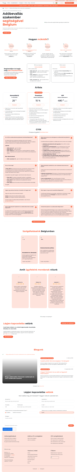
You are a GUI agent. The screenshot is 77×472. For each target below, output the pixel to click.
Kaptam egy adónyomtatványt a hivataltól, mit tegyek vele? (18, 190)
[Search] (54, 3)
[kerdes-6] (71, 190)
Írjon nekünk (55, 5)
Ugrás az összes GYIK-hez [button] (38, 221)
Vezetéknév (44, 399)
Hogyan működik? (23, 5)
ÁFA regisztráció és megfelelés (57, 440)
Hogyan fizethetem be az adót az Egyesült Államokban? (53, 372)
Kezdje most (7, 32)
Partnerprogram (31, 459)
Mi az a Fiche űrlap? (9, 165)
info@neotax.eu (7, 333)
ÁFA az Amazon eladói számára (57, 438)
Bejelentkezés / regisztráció (56, 452)
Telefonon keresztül (17, 412)
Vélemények (46, 5)
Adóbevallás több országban (10, 438)
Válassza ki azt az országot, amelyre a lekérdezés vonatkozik (54, 410)
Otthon (8, 2)
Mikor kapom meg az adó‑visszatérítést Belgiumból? (52, 190)
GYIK (32, 5)
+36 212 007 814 (8, 336)
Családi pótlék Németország (10, 440)
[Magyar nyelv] (57, 3)
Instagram (42, 468)
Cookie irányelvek (31, 457)
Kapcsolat (33, 2)
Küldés (71, 425)
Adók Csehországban (32, 438)
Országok (21, 2)
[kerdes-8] (71, 206)
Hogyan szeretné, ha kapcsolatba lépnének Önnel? (16, 410)
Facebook (35, 468)
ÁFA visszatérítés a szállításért (57, 443)
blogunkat (41, 386)
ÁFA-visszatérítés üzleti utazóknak (58, 441)
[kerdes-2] (71, 138)
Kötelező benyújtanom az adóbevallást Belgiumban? (52, 206)
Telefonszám (20, 404)
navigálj (12, 454)
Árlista (29, 5)
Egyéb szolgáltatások (38, 5)
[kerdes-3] (36, 165)
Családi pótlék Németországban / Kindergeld (54, 361)
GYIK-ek (29, 461)
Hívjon (61, 2)
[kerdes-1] (36, 137)
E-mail (43, 404)
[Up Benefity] (55, 457)
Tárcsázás (7, 404)
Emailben (8, 412)
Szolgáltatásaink (14, 2)
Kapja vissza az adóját (10, 77)
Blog (29, 2)
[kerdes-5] (36, 190)
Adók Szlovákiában (31, 440)
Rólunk (26, 2)
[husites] (3, 8)
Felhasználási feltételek (32, 454)
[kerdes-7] (36, 207)
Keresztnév (7, 399)
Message (7, 416)
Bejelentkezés (69, 2)
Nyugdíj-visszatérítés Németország (11, 441)
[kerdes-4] (71, 166)
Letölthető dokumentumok (56, 454)
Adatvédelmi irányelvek (32, 456)
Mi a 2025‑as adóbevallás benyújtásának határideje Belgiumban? (19, 137)
